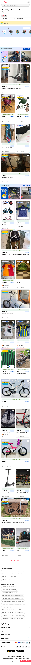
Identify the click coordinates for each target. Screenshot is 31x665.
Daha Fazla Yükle (15, 560)
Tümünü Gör (26, 28)
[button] (2, 2)
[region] (16, 33)
